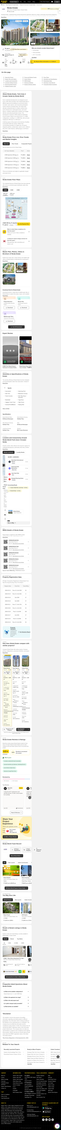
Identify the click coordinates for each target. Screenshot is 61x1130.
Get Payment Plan (24, 224)
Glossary (50, 1077)
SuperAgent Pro (28, 1097)
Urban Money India (17, 1081)
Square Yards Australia (18, 1079)
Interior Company (16, 1084)
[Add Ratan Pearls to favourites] (18, 904)
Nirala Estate (7, 668)
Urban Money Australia (18, 1083)
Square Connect (28, 1080)
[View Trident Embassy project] (25, 661)
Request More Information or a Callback (46, 61)
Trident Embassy (26, 668)
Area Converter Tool (40, 1097)
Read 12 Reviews (15, 812)
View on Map (11, 522)
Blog (49, 1075)
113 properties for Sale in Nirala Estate (15, 977)
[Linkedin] (46, 1120)
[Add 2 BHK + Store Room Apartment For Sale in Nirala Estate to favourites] (24, 947)
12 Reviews (5, 754)
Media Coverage (4, 1079)
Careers (2, 1077)
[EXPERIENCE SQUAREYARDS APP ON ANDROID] (47, 1109)
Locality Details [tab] (20, 452)
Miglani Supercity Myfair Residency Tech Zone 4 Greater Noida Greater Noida (36, 1058)
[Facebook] (43, 1120)
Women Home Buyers (53, 1092)
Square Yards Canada (17, 1075)
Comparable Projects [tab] (26, 143)
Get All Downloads (17, 327)
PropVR (14, 1088)
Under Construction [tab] (23, 862)
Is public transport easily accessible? (13, 1003)
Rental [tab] (12, 938)
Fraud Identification (5, 1098)
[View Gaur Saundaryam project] (16, 661)
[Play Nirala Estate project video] (45, 39)
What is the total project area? (12, 1000)
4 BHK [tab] (18, 190)
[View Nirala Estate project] (7, 661)
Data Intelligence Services (30, 1093)
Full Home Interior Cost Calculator (41, 1094)
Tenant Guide (51, 1088)
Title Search (39, 1077)
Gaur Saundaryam (17, 668)
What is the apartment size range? (13, 997)
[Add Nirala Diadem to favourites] (18, 867)
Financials (3, 1081)
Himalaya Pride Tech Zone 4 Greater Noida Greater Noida (36, 1052)
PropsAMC (15, 1090)
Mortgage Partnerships (29, 1095)
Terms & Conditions (5, 1094)
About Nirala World (15, 855)
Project (29, 1)
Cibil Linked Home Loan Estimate (19, 49)
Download (10, 307)
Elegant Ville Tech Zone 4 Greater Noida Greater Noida (36, 1054)
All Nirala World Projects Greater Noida (15, 888)
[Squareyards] (4, 2)
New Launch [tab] (11, 862)
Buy (21, 1)
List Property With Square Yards (30, 1078)
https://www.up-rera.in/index (18, 543)
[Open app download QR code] (60, 10)
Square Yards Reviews (6, 1086)
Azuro (14, 1086)
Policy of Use (4, 1096)
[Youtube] (49, 1120)
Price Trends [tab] (15, 143)
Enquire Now (8, 672)
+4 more (5, 712)
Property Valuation (40, 1075)
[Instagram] (52, 1120)
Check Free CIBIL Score (41, 1088)
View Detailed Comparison (20, 729)
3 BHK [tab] (11, 190)
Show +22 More (6, 408)
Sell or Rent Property (44, 1)
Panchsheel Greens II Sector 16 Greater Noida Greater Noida (13, 1054)
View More (34, 57)
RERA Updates (23, 54)
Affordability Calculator (41, 1083)
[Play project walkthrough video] (9, 279)
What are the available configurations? (14, 991)
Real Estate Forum (52, 1079)
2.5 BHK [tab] (16, 943)
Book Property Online (17, 1092)
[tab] (12, 194)
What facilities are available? (11, 1006)
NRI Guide (50, 1090)
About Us (3, 1075)
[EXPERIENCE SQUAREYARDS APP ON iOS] (46, 1112)
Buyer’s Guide (51, 1084)
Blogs (34, 1)
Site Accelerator (28, 1084)
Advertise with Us (28, 1089)
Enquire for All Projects (9, 729)
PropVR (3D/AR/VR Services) (29, 1087)
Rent (25, 1)
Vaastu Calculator (40, 1079)
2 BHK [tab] (9, 943)
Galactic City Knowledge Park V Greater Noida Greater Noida (13, 1052)
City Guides (50, 1083)
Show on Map (4, 465)
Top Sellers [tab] (20, 938)
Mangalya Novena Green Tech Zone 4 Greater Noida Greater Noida (36, 1056)
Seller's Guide (51, 1086)
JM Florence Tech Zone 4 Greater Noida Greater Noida (36, 1062)
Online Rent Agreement (41, 1084)
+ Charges (11, 224)
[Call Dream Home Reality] (23, 971)
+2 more (24, 709)
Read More (3, 17)
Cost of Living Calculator (41, 1081)
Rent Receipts (39, 1086)
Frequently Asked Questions (5, 1083)
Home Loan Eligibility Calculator (40, 1091)
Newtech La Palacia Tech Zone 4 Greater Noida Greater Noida (36, 1060)
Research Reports (52, 1081)
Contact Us (3, 1088)
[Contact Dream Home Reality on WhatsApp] (20, 971)
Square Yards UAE (17, 1077)
